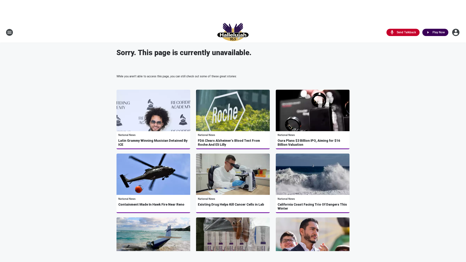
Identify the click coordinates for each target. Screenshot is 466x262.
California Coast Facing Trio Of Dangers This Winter (312, 206)
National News (127, 135)
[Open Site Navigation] (9, 32)
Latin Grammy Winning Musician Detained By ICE (152, 142)
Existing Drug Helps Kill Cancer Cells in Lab (231, 204)
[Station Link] (233, 32)
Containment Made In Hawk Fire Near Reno (151, 204)
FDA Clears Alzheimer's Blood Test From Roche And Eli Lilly (229, 142)
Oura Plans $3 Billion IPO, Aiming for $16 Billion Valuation (309, 142)
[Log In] (456, 32)
